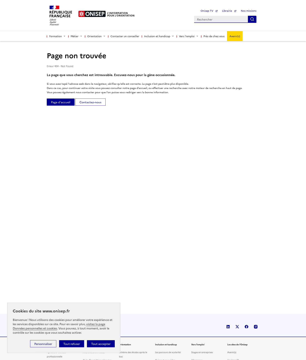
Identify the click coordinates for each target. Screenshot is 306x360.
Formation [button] (55, 36)
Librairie (227, 10)
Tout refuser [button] (71, 344)
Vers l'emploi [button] (187, 36)
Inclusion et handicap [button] (157, 36)
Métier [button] (74, 36)
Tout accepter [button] (100, 344)
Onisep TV (207, 10)
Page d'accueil (60, 102)
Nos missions (248, 10)
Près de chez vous (214, 36)
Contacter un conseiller (124, 36)
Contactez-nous (90, 102)
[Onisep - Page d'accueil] (92, 14)
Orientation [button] (94, 36)
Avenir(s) (235, 36)
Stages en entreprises (202, 352)
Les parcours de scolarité (168, 352)
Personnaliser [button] (43, 344)
